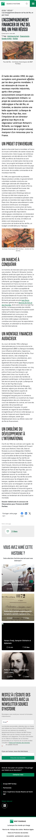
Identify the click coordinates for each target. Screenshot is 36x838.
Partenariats (7, 788)
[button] (8, 531)
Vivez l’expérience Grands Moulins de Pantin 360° (18, 793)
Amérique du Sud (13, 36)
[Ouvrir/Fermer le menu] (33, 3)
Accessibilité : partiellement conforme (18, 836)
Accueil (4, 10)
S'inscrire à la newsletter (18, 758)
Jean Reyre (25, 300)
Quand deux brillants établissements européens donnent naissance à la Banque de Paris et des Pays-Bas (18, 612)
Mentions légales (29, 829)
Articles (9, 10)
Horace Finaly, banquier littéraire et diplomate (17, 642)
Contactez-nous (18, 775)
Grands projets (7, 38)
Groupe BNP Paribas (9, 784)
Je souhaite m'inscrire (11, 744)
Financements (24, 36)
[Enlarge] (32, 231)
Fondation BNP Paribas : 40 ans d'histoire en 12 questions (15, 583)
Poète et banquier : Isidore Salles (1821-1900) (16, 671)
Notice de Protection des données (18, 833)
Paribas (15, 38)
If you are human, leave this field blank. (15, 751)
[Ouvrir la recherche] (27, 3)
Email (5, 722)
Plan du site (5, 829)
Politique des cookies (16, 829)
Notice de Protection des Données (19, 742)
